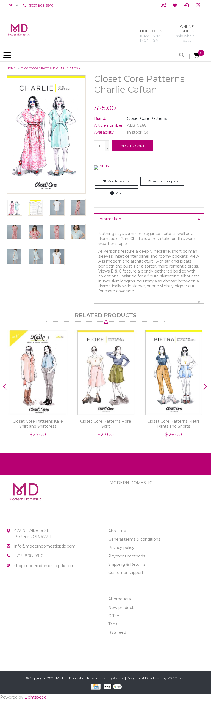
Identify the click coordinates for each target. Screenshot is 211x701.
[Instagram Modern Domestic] (20, 585)
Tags (112, 624)
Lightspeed (115, 678)
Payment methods (126, 556)
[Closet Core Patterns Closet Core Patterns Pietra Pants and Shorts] (173, 372)
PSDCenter (176, 678)
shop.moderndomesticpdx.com (44, 565)
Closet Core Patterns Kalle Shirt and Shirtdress (38, 424)
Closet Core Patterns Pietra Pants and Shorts (173, 424)
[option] (38, 385)
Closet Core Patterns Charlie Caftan (50, 68)
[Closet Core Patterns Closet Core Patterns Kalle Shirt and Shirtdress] (38, 372)
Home (11, 68)
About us (117, 531)
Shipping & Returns (126, 564)
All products (119, 599)
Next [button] (204, 386)
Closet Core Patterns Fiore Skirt (105, 424)
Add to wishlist (119, 181)
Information (109, 218)
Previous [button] (6, 386)
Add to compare (165, 181)
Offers (114, 615)
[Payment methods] (95, 686)
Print (119, 193)
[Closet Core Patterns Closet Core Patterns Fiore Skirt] (105, 372)
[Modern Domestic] (19, 29)
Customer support (125, 572)
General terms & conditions (134, 539)
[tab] (149, 218)
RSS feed (117, 632)
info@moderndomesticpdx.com (45, 546)
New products (121, 607)
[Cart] (197, 56)
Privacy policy (121, 547)
